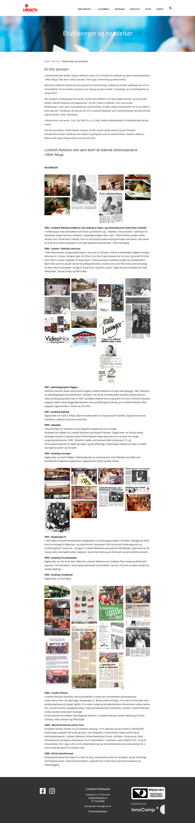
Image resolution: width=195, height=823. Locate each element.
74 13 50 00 (100, 801)
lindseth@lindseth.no (97, 798)
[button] (170, 8)
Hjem (47, 61)
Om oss (148, 9)
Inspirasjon (120, 9)
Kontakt (160, 9)
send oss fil (135, 9)
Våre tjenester (84, 9)
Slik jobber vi (103, 9)
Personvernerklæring (98, 811)
